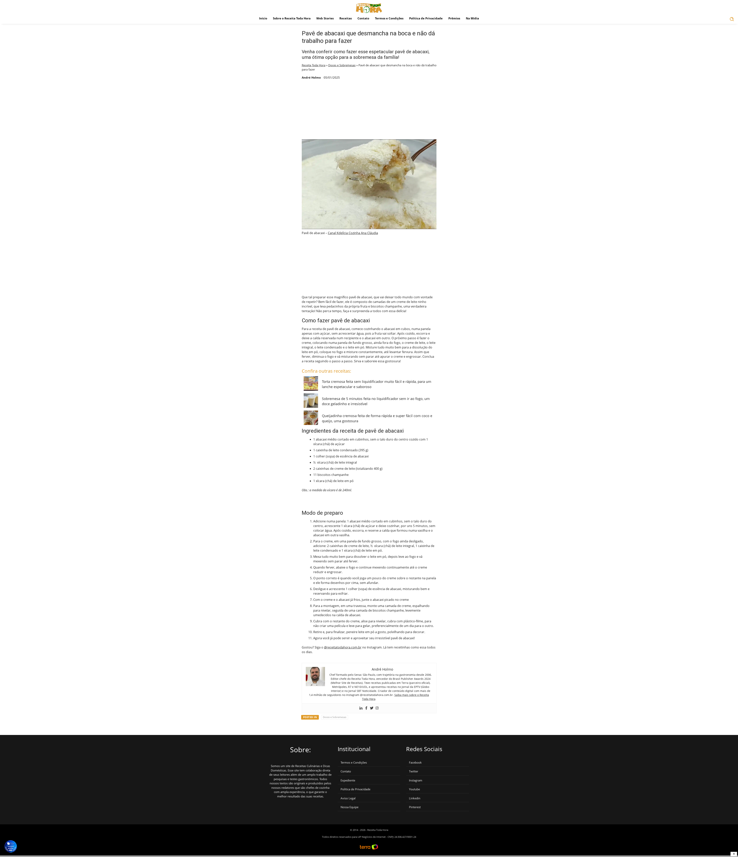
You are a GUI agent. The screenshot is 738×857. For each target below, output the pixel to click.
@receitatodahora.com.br (343, 647)
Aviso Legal (348, 798)
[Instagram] (377, 708)
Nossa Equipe (349, 807)
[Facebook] (366, 708)
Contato (363, 18)
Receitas (345, 18)
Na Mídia (472, 18)
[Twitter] (371, 708)
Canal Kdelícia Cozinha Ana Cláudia (353, 233)
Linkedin (414, 798)
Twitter (413, 771)
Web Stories (325, 18)
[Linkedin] (361, 708)
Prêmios (454, 18)
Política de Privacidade (426, 18)
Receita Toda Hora (313, 65)
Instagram (415, 780)
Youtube (414, 789)
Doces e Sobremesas (342, 65)
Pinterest (415, 807)
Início (263, 18)
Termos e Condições (389, 18)
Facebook (415, 762)
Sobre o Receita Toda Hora (292, 18)
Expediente (348, 780)
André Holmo (311, 77)
